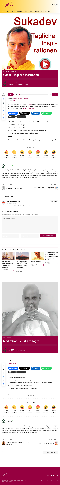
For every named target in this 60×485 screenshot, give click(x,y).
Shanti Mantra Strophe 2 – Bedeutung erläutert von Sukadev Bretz (27, 130)
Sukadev (26, 140)
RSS (14, 100)
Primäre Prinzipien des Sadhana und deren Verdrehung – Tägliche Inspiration (30, 383)
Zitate (39, 395)
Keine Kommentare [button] (51, 452)
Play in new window (17, 98)
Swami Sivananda (12, 363)
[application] (33, 94)
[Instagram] (55, 475)
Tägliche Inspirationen (43, 140)
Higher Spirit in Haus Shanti (17, 377)
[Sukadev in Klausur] (37, 255)
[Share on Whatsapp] (3, 107)
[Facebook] (51, 475)
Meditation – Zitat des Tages (17, 125)
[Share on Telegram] (3, 110)
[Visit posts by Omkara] (5, 83)
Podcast (5, 71)
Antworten (54, 201)
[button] (3, 5)
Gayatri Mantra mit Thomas (17, 127)
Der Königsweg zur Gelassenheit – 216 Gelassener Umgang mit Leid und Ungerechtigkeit (21, 265)
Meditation (16, 395)
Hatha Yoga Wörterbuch (29, 108)
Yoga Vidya (34, 395)
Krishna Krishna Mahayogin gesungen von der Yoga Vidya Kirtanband (7, 264)
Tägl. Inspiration (12, 71)
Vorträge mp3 (52, 140)
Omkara (12, 82)
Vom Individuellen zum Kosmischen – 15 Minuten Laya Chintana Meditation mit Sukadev (51, 256)
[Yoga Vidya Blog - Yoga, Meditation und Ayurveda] (8, 5)
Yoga (30, 395)
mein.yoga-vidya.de (39, 171)
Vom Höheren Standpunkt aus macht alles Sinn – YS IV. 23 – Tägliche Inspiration (31, 122)
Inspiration (16, 140)
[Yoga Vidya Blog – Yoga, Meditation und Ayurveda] (4, 475)
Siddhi (30, 104)
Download (26, 98)
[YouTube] (53, 475)
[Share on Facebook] (3, 99)
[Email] (3, 114)
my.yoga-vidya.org (28, 171)
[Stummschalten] (55, 94)
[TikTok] (57, 475)
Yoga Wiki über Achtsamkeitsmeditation (20, 385)
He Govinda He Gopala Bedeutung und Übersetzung (23, 133)
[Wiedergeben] (11, 94)
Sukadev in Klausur (36, 262)
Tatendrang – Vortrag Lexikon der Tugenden (21, 380)
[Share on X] (3, 103)
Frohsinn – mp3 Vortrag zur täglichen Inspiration (23, 388)
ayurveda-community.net (14, 171)
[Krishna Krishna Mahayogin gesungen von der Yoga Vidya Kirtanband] (8, 255)
